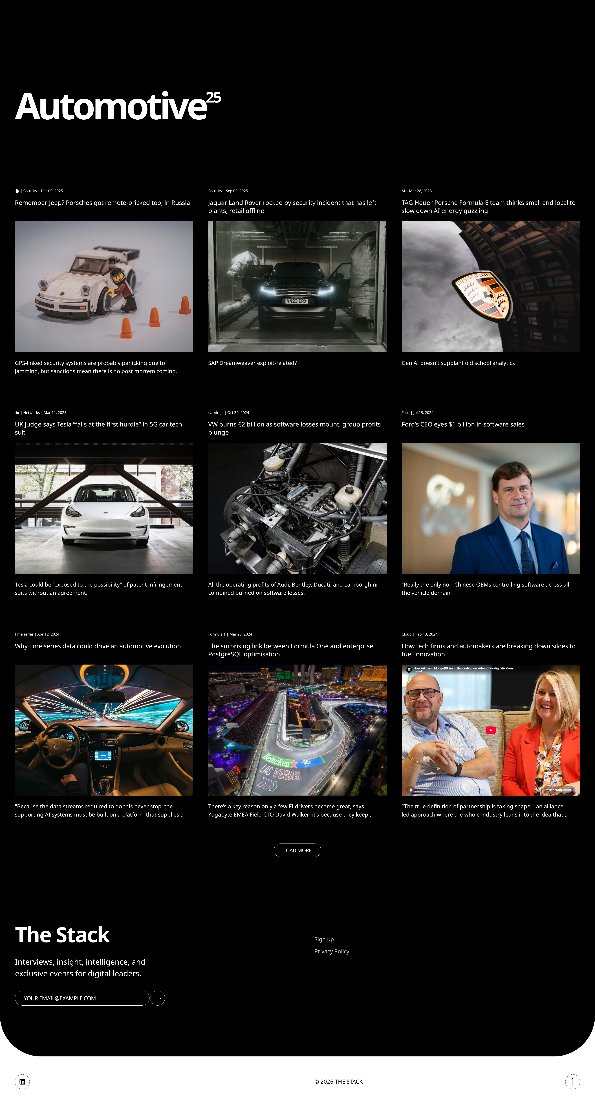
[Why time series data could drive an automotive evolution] (104, 730)
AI (403, 190)
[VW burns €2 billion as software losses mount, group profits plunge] (297, 508)
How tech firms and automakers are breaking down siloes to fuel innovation (489, 650)
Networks (31, 412)
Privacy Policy (331, 951)
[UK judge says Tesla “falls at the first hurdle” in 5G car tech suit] (104, 508)
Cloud (407, 634)
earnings (215, 412)
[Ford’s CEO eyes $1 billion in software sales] (491, 508)
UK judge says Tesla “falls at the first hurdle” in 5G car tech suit (98, 428)
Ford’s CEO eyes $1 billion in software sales (463, 424)
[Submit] (157, 998)
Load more (297, 850)
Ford (406, 412)
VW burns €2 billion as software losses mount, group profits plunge (294, 428)
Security (30, 190)
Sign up (324, 939)
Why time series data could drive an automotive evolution (98, 646)
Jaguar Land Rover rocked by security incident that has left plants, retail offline (292, 206)
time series (24, 634)
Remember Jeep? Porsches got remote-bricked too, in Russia (102, 202)
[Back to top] (572, 1081)
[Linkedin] (22, 1081)
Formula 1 (217, 634)
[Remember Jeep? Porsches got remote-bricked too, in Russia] (104, 286)
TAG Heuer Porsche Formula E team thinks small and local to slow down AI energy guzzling (489, 206)
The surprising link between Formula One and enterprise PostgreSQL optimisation (290, 650)
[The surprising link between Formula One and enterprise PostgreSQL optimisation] (297, 730)
